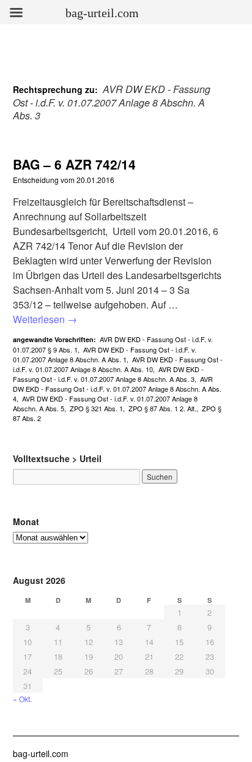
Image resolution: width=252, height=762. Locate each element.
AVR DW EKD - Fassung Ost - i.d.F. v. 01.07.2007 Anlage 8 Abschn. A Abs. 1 (104, 354)
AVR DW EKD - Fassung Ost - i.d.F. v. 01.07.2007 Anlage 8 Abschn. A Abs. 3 (108, 374)
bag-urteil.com (41, 753)
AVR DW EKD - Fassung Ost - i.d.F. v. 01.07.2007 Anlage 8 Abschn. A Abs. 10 (118, 364)
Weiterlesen (45, 319)
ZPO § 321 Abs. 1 (96, 408)
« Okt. (22, 698)
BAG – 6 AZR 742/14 (74, 164)
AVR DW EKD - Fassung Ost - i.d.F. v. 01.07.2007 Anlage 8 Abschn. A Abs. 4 (117, 388)
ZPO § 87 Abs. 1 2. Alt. (162, 408)
